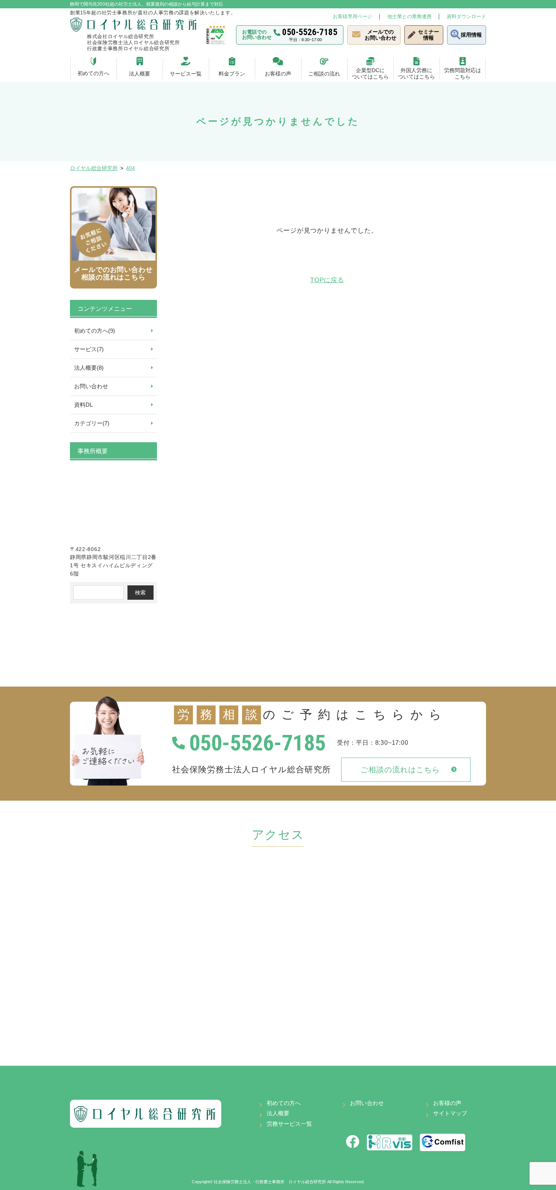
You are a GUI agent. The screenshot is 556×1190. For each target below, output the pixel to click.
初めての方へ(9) (94, 330)
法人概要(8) (89, 367)
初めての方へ (284, 1103)
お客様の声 (447, 1103)
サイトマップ (450, 1113)
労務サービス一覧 (289, 1124)
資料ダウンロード (466, 16)
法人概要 (278, 1113)
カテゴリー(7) (91, 423)
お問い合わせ (91, 386)
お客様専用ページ (352, 16)
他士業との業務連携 (409, 16)
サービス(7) (89, 349)
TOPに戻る (327, 280)
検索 (140, 593)
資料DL (83, 404)
